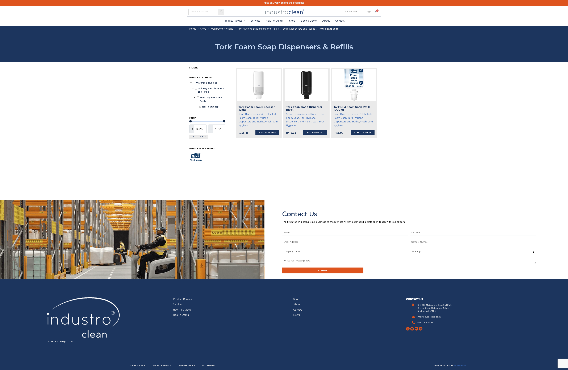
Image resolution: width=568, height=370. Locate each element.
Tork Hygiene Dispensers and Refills (258, 28)
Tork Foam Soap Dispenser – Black (305, 108)
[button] (368, 11)
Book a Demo (309, 20)
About (326, 20)
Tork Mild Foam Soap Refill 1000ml (352, 108)
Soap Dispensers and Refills (299, 28)
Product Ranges (233, 20)
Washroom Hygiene (221, 28)
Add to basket (267, 132)
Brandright (460, 365)
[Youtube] (416, 329)
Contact (339, 20)
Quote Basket (350, 11)
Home (192, 28)
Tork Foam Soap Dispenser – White (257, 108)
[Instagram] (408, 329)
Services (255, 20)
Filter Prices (199, 137)
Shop (292, 20)
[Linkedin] (420, 329)
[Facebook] (412, 329)
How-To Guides (275, 20)
